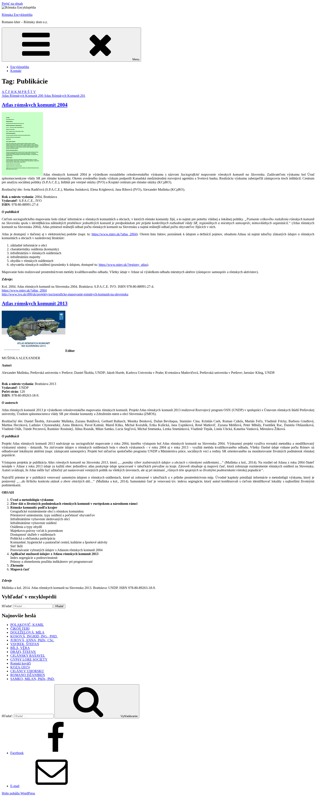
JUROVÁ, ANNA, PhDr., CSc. (32, 640)
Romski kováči (20, 663)
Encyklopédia (19, 67)
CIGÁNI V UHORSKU (27, 671)
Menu (135, 59)
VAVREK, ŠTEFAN (24, 644)
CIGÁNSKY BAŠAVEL (27, 655)
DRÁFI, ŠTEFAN (23, 652)
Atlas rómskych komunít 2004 (34, 105)
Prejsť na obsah (12, 3)
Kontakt (15, 71)
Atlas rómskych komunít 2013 (34, 303)
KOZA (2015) (20, 667)
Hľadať (7, 606)
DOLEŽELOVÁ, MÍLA (27, 632)
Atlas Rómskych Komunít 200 (23, 95)
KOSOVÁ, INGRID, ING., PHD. (34, 636)
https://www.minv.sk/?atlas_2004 (114, 234)
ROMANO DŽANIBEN (27, 675)
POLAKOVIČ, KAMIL (27, 625)
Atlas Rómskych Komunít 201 (64, 95)
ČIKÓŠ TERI (19, 628)
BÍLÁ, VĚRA (20, 648)
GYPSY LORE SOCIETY (29, 659)
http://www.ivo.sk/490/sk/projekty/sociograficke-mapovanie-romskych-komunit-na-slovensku (65, 294)
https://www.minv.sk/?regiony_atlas (123, 264)
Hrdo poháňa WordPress (18, 793)
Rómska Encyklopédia (17, 15)
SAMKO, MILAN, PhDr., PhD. (32, 679)
